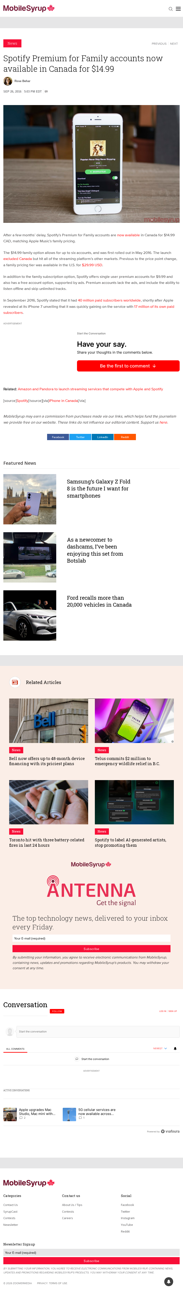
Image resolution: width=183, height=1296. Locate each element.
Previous (159, 43)
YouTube (127, 1225)
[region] (91, 1068)
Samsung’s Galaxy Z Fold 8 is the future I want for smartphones (98, 488)
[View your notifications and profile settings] (175, 1048)
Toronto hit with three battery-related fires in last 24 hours (46, 842)
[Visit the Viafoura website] (170, 1131)
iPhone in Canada (63, 400)
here (163, 422)
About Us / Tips (72, 1205)
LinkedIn (102, 437)
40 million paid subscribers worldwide (109, 300)
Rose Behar (22, 81)
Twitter (80, 437)
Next (174, 43)
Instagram (128, 1218)
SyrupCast (10, 1211)
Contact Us (10, 1205)
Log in (162, 1011)
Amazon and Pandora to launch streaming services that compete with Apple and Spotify (90, 388)
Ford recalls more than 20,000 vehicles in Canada (99, 601)
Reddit (125, 437)
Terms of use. (58, 1283)
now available (128, 234)
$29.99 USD (92, 264)
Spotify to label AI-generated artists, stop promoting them (130, 842)
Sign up (172, 1011)
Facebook (58, 437)
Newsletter (10, 1225)
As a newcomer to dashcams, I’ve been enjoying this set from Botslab (95, 550)
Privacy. (42, 1283)
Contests (9, 1218)
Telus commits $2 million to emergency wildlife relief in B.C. (127, 761)
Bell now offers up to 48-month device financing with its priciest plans (47, 761)
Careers (67, 1218)
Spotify (22, 400)
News (12, 43)
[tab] (15, 1048)
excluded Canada (17, 258)
